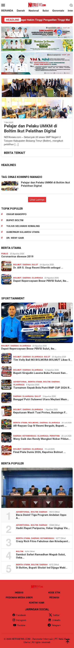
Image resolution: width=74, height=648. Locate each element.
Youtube (21, 625)
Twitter (56, 615)
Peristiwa (55, 435)
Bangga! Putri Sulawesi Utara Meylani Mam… (41, 399)
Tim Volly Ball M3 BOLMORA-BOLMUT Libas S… (42, 359)
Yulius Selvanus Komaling (23, 226)
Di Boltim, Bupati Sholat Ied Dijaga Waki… (41, 567)
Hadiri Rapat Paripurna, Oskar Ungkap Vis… (43, 528)
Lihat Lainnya (37, 199)
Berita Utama (35, 381)
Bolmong (33, 422)
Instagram (21, 620)
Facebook (21, 615)
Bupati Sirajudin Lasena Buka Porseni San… (40, 373)
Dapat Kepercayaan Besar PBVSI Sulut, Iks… (40, 280)
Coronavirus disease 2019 (17, 256)
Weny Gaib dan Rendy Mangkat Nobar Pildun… (42, 438)
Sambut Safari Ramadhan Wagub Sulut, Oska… (41, 556)
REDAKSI (54, 597)
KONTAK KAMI (36, 602)
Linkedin (56, 620)
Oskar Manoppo (16, 214)
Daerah (27, 264)
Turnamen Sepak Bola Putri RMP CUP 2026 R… (42, 387)
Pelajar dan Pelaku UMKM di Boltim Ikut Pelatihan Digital (30, 128)
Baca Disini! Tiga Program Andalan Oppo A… (41, 516)
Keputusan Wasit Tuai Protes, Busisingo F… (40, 412)
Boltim (46, 381)
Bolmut (17, 264)
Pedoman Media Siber (19, 597)
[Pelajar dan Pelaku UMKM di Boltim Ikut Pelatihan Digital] (37, 98)
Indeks (19, 592)
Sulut (35, 264)
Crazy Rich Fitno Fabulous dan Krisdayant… (43, 541)
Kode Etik (54, 592)
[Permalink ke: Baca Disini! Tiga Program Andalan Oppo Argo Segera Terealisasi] (37, 488)
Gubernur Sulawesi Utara (22, 232)
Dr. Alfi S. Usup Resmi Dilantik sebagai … (38, 267)
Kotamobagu (29, 435)
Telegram (56, 625)
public (4, 253)
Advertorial (20, 381)
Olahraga (37, 277)
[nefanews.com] (37, 4)
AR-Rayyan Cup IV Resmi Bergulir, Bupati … (40, 425)
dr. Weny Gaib (15, 237)
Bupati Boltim (14, 220)
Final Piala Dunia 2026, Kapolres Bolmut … (39, 452)
